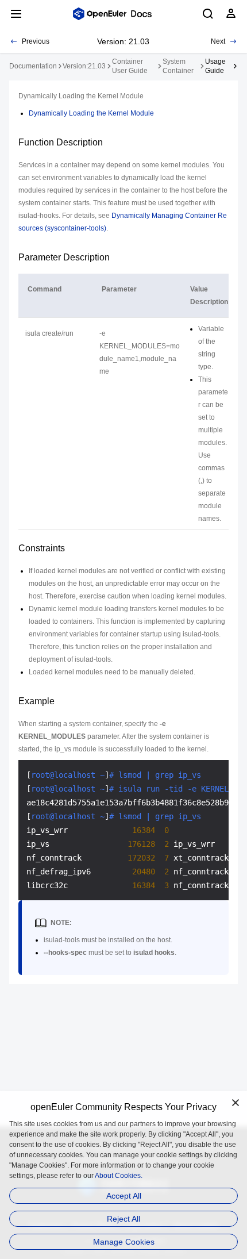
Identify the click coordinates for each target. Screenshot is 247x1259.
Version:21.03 (84, 66)
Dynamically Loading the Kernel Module (91, 113)
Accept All (123, 1195)
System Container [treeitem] (178, 66)
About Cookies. (118, 1176)
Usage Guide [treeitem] (215, 66)
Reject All (123, 1218)
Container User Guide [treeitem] (130, 66)
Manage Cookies (124, 1241)
